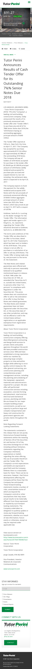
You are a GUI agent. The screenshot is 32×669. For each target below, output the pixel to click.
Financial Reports (8, 604)
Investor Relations (7, 43)
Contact (10, 643)
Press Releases (18, 43)
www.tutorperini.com (12, 569)
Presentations (8, 599)
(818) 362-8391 (8, 636)
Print (6, 49)
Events (5, 601)
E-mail (14, 49)
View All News (8, 54)
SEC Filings (7, 596)
